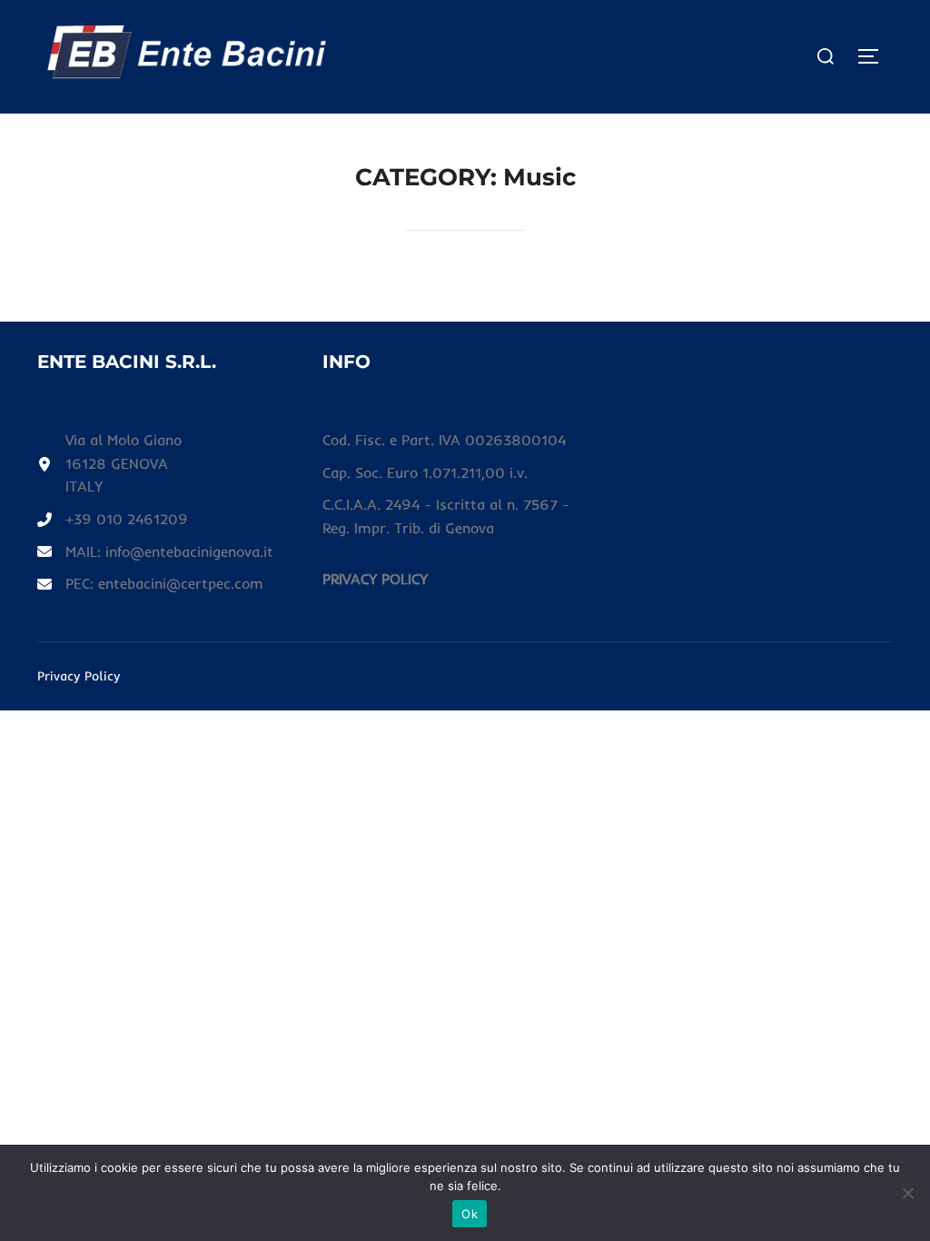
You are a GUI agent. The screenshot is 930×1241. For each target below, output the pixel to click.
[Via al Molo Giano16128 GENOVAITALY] (109, 464)
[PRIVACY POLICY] (375, 579)
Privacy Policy (78, 676)
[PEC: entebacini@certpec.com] (150, 584)
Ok (469, 1213)
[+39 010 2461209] (112, 519)
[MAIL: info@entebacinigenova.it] (155, 552)
